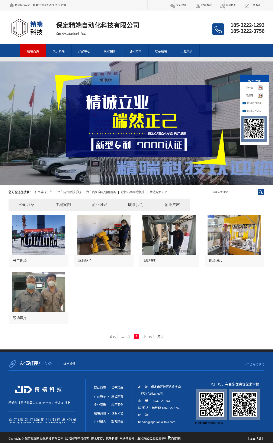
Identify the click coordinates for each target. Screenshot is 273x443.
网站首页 (100, 387)
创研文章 (135, 51)
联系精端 (161, 51)
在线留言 (255, 5)
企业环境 (117, 413)
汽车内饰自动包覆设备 (101, 192)
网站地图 (231, 5)
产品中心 (84, 51)
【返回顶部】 (255, 438)
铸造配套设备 (159, 192)
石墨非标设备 (43, 192)
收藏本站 (206, 5)
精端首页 (33, 51)
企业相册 (110, 51)
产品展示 (100, 396)
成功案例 (117, 396)
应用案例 (117, 404)
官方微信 (181, 5)
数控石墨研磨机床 (133, 192)
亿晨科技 (112, 438)
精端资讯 (100, 413)
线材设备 (69, 363)
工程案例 (187, 51)
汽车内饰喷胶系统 (69, 192)
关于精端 (59, 51)
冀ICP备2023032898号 (151, 438)
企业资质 (100, 404)
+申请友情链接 (254, 364)
